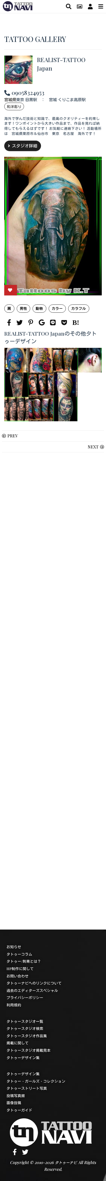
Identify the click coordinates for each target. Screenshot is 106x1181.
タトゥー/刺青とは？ (24, 961)
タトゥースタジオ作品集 (27, 1035)
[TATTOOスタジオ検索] (68, 6)
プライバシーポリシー (25, 997)
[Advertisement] (53, 691)
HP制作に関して (20, 968)
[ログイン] (90, 6)
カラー (57, 308)
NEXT (93, 447)
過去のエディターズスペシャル (32, 990)
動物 (39, 308)
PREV (12, 436)
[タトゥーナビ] (17, 5)
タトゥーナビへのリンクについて (34, 983)
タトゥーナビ (66, 1162)
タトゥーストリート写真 (27, 1088)
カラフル (78, 308)
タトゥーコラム (19, 954)
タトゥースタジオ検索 (25, 1028)
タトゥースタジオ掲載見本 (29, 1050)
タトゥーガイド (19, 1110)
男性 (23, 308)
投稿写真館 (16, 1095)
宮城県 (10, 99)
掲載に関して (18, 1042)
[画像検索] (79, 6)
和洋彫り (14, 106)
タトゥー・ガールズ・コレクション (36, 1081)
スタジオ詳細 (24, 146)
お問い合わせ (18, 975)
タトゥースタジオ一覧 (25, 1021)
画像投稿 (14, 1102)
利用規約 (14, 1004)
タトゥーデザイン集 (23, 1057)
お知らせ (14, 946)
